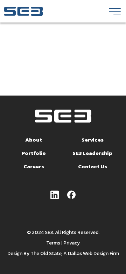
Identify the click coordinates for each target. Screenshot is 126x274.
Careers (33, 166)
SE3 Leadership (92, 153)
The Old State (45, 253)
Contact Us (92, 166)
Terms (53, 243)
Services (93, 140)
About (33, 140)
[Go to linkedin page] (54, 195)
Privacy (71, 243)
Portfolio (33, 153)
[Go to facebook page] (71, 195)
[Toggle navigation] (115, 11)
